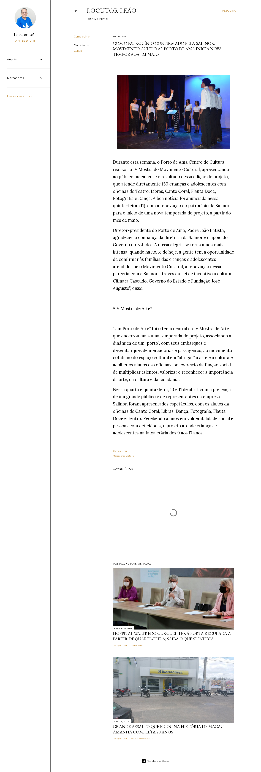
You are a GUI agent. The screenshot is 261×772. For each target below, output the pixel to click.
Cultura (78, 50)
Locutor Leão (111, 10)
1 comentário (136, 645)
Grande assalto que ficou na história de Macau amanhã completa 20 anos (168, 729)
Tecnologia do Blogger (158, 761)
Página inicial (98, 19)
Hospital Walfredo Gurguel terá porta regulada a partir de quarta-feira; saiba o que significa (172, 636)
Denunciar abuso (19, 96)
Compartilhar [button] (82, 36)
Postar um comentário (141, 738)
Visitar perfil (25, 41)
